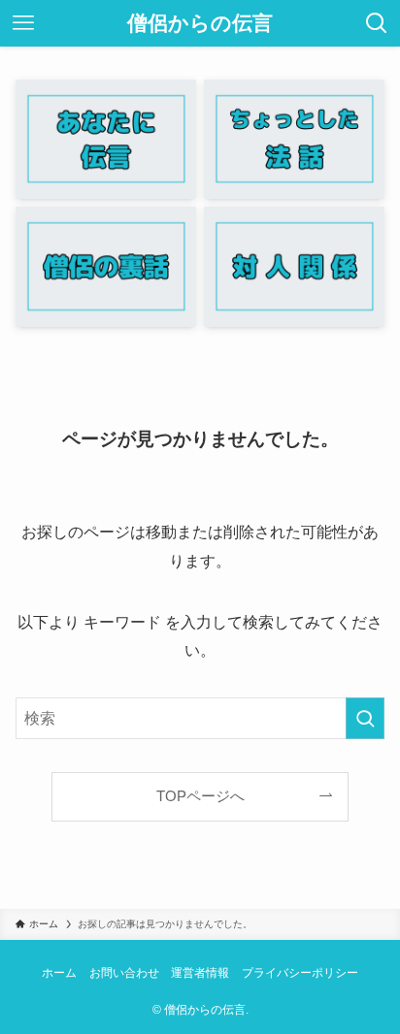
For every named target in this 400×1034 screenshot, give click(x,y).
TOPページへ (200, 796)
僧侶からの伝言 (200, 24)
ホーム (59, 973)
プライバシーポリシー (300, 973)
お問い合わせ (124, 973)
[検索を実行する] (365, 718)
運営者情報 (200, 973)
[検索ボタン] (376, 23)
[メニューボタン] (23, 23)
